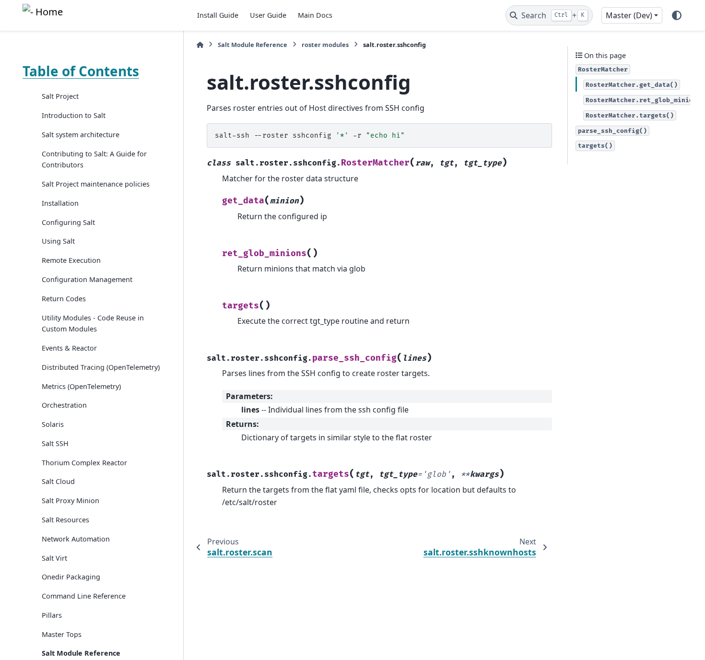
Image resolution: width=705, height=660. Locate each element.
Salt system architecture (80, 134)
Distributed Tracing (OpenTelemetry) (101, 366)
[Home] (200, 45)
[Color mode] (676, 15)
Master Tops (62, 633)
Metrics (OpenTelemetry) (81, 385)
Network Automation (76, 538)
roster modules (325, 44)
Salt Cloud (58, 481)
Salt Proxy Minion (70, 500)
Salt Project (60, 96)
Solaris (53, 424)
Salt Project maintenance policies (96, 184)
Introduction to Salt (74, 115)
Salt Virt (54, 557)
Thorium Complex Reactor (84, 462)
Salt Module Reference (252, 44)
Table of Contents (81, 71)
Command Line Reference (84, 596)
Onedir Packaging (71, 576)
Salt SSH (55, 443)
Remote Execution (71, 260)
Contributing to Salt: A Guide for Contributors (94, 159)
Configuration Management (87, 279)
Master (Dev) (629, 15)
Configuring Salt (68, 221)
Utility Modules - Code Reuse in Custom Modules (93, 323)
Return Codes (64, 298)
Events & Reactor (69, 348)
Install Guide (217, 15)
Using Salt (58, 241)
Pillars (52, 614)
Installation (60, 203)
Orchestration (64, 405)
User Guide (268, 15)
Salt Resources (65, 519)
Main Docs (315, 15)
